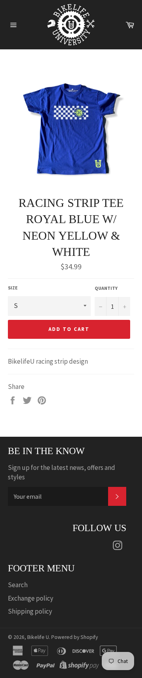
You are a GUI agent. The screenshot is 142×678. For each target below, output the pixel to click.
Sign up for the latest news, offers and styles (61, 472)
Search (18, 584)
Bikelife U (38, 637)
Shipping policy (30, 611)
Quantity (106, 288)
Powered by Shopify (74, 637)
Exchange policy (30, 598)
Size (13, 288)
